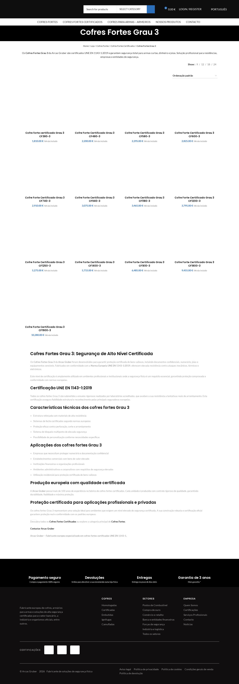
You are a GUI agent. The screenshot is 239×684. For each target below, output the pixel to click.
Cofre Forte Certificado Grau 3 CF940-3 (94, 199)
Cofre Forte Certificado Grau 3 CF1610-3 (144, 263)
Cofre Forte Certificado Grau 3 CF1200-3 (194, 199)
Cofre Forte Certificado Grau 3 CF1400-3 (94, 263)
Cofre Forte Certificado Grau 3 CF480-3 (94, 134)
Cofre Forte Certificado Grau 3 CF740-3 (45, 199)
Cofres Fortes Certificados (123, 46)
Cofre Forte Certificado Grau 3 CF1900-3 (45, 328)
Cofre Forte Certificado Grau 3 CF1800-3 (194, 263)
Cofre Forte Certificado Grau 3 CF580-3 (144, 134)
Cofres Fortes (102, 46)
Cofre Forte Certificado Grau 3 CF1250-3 (45, 263)
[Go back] (75, 31)
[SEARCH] (151, 9)
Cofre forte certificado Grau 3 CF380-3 (44, 134)
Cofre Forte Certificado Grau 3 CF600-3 (194, 134)
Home (86, 46)
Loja (92, 46)
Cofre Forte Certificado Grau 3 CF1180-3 (144, 199)
